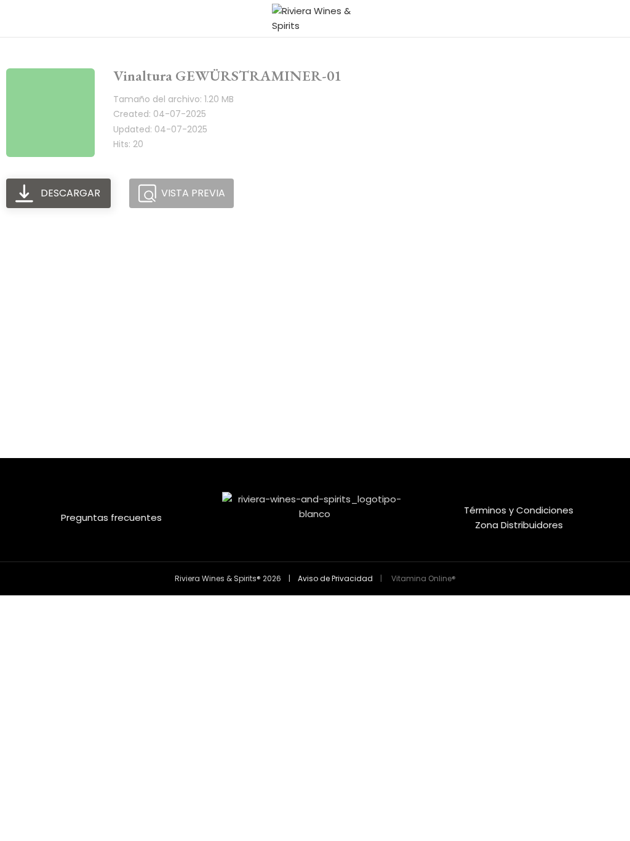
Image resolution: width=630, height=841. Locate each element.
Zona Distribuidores (519, 524)
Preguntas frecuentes (111, 517)
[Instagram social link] (323, 552)
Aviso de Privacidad (335, 578)
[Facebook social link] (307, 552)
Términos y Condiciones (518, 510)
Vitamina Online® (422, 578)
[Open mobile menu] (14, 18)
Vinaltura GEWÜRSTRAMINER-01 (227, 75)
